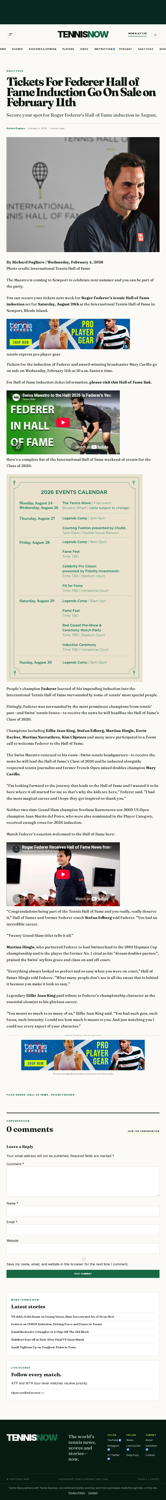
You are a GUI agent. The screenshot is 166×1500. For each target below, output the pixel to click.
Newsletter (137, 33)
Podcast (125, 49)
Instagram (113, 1445)
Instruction (103, 49)
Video (84, 49)
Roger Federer (63, 1095)
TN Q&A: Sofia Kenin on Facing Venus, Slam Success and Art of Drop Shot (62, 1316)
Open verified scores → (27, 1393)
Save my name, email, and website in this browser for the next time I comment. (67, 1264)
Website (12, 1241)
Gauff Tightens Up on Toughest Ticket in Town (43, 1347)
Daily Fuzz (145, 49)
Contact (150, 1455)
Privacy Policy (76, 1492)
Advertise (151, 1445)
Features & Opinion (42, 49)
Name (12, 1203)
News (130, 1440)
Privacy (142, 1479)
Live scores (133, 1445)
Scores (17, 49)
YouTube (113, 1440)
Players (68, 49)
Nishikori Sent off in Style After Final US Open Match (47, 1339)
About (149, 1440)
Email (11, 1222)
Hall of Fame (37, 1095)
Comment (15, 1164)
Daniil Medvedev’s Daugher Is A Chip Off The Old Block (50, 1332)
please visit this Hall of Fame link (120, 382)
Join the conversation (144, 1131)
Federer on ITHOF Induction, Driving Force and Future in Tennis (56, 1324)
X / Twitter (113, 1455)
